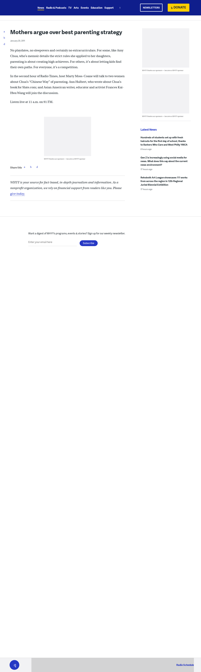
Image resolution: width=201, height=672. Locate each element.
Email (37, 167)
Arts (76, 7)
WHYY (18, 8)
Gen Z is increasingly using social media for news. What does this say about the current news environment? (164, 161)
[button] (14, 665)
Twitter (31, 167)
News (41, 7)
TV (70, 7)
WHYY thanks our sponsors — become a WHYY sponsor (64, 159)
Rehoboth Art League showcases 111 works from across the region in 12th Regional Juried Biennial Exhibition (164, 181)
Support (109, 7)
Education (96, 7)
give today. (17, 194)
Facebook (24, 167)
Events (85, 7)
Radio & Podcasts (56, 7)
